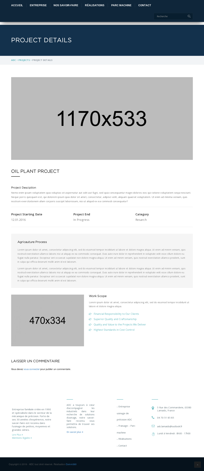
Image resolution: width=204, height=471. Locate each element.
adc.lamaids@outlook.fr (169, 426)
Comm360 (71, 464)
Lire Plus (17, 434)
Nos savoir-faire (66, 5)
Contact (144, 5)
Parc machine (121, 5)
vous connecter (32, 369)
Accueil (17, 5)
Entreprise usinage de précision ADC (124, 413)
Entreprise (38, 5)
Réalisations (94, 5)
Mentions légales (21, 437)
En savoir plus (74, 431)
